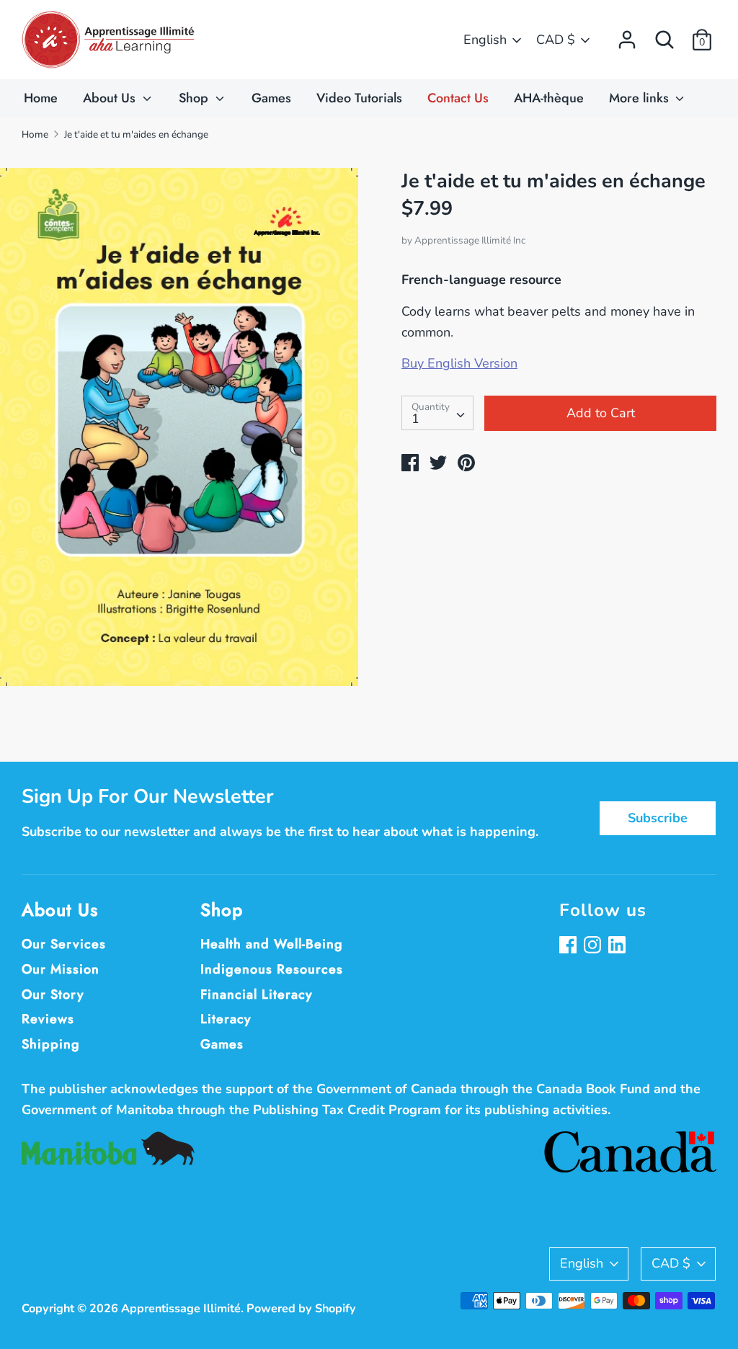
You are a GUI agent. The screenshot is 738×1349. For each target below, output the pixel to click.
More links (640, 98)
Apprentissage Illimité (181, 1309)
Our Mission (60, 969)
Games (271, 98)
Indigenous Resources (271, 969)
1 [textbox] (415, 418)
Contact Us (458, 98)
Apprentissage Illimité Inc (469, 240)
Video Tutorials (359, 98)
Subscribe (658, 818)
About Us (111, 98)
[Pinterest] (618, 946)
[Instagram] (594, 946)
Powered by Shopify (301, 1309)
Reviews (48, 1019)
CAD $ (555, 39)
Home (41, 98)
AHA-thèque (549, 98)
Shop (195, 98)
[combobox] (437, 413)
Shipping (51, 1044)
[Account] (627, 35)
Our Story (53, 994)
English (485, 39)
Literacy (226, 1019)
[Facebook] (569, 946)
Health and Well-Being (271, 944)
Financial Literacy (256, 994)
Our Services (64, 944)
